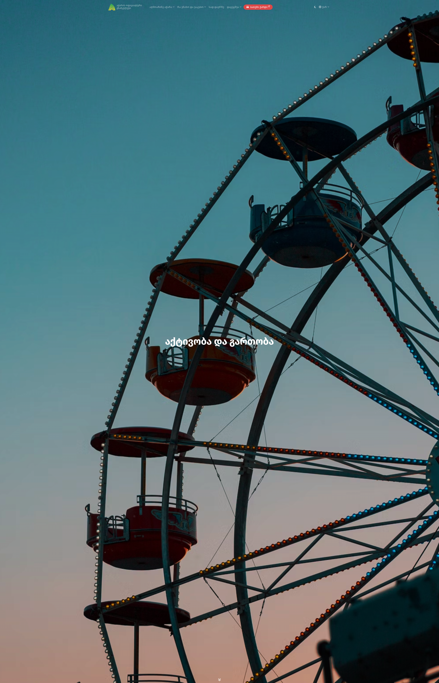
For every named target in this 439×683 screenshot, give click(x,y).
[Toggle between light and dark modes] (315, 7)
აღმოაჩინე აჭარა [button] (161, 7)
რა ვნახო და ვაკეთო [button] (190, 7)
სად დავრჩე (216, 7)
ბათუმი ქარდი (259, 7)
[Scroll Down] (219, 679)
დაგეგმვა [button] (233, 7)
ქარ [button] (324, 7)
